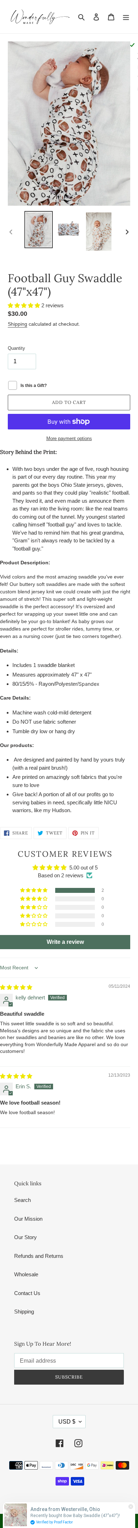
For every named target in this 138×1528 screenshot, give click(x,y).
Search (22, 1200)
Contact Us (27, 1293)
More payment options (69, 438)
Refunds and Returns (38, 1256)
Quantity (16, 348)
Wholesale (26, 1274)
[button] (24, 305)
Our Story (25, 1237)
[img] (16, 987)
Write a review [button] (65, 942)
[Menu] (126, 16)
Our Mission (28, 1219)
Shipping (17, 324)
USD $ (66, 1422)
